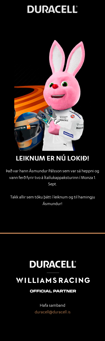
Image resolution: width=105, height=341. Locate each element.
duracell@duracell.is (53, 312)
